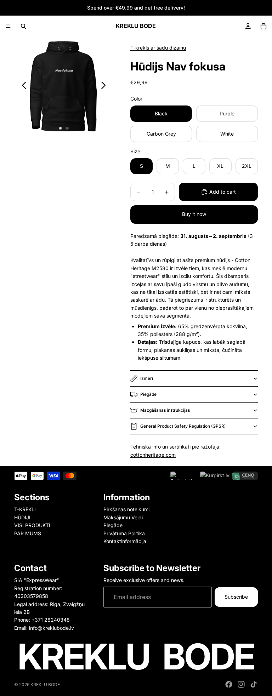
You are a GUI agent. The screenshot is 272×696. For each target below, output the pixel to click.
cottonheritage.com (153, 455)
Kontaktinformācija (124, 541)
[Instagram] (241, 684)
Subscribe (236, 597)
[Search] (23, 26)
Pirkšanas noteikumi (126, 510)
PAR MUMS (27, 533)
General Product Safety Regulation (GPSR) (183, 426)
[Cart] (263, 26)
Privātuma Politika (124, 533)
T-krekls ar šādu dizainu (158, 48)
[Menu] (8, 26)
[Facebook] (229, 684)
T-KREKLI (25, 510)
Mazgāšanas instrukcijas (165, 410)
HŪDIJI (22, 517)
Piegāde (148, 394)
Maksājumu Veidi (123, 517)
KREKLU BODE (45, 684)
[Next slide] (105, 86)
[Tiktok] (253, 684)
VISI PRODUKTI (32, 525)
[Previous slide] (22, 86)
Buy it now (194, 214)
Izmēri (146, 378)
